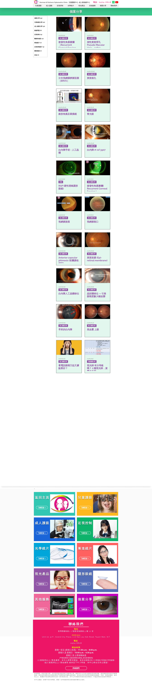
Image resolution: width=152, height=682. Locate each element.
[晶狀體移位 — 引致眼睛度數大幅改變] (97, 275)
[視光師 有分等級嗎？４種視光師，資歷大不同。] (97, 347)
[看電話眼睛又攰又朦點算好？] (69, 347)
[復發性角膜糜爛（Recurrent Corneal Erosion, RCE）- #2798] (69, 24)
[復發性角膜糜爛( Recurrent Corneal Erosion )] (97, 168)
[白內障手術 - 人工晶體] (69, 132)
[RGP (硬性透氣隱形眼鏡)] (69, 168)
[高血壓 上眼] (97, 311)
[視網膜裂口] (97, 204)
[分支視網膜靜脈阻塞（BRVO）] (69, 60)
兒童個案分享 (91, 361)
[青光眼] (97, 96)
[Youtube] (116, 2)
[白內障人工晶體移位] (69, 275)
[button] (38, 5)
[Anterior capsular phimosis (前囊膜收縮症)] (69, 240)
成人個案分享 (63, 38)
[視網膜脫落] (69, 204)
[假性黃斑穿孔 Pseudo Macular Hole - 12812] (97, 24)
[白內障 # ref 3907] (97, 132)
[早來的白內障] (69, 311)
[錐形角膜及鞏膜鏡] (69, 96)
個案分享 (76, 11)
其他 (61, 182)
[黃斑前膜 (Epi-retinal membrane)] (97, 240)
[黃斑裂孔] (97, 60)
